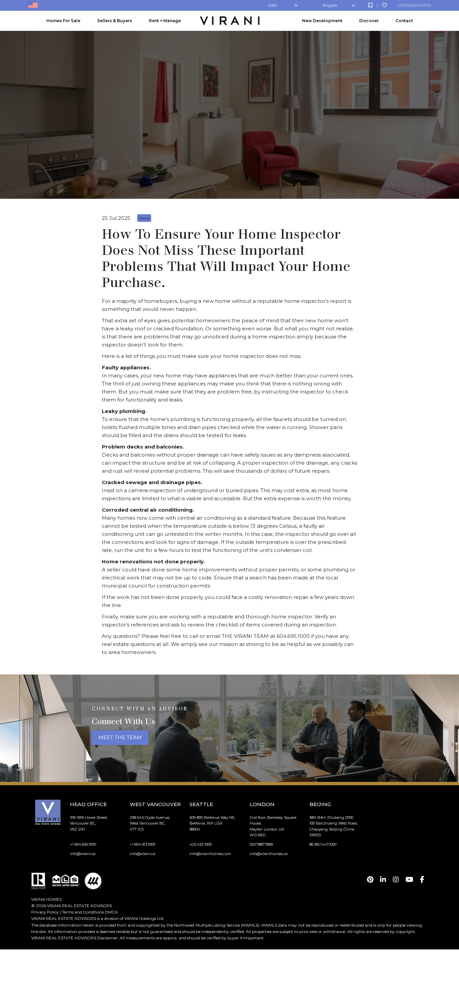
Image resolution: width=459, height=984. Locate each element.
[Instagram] (395, 880)
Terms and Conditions (83, 912)
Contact (404, 20)
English (330, 5)
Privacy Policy (45, 912)
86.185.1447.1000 (322, 844)
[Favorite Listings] (384, 5)
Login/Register (414, 5)
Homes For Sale (63, 20)
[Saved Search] (370, 5)
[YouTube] (409, 880)
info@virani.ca (82, 853)
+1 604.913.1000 (142, 844)
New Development (322, 20)
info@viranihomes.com (210, 853)
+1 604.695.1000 (83, 844)
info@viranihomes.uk (269, 853)
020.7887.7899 (261, 844)
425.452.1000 (201, 844)
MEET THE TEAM (120, 737)
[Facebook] (422, 880)
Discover (369, 20)
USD (272, 5)
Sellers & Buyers (114, 20)
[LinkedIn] (383, 880)
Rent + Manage (165, 20)
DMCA (111, 912)
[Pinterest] (370, 880)
